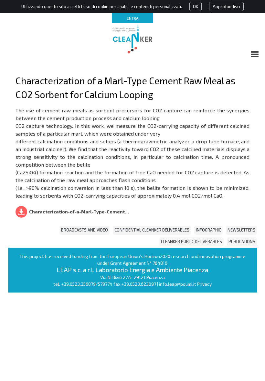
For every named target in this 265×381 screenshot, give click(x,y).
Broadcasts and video (84, 229)
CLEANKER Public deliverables (191, 241)
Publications (241, 241)
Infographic (208, 229)
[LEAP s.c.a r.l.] (132, 38)
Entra (132, 18)
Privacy (204, 284)
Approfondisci (226, 6)
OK (195, 6)
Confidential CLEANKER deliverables (151, 229)
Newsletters (241, 229)
